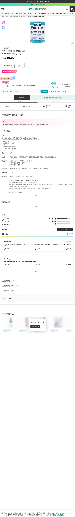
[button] (72, 9)
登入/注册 (34, 326)
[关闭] (72, 513)
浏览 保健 (6, 281)
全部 (3, 234)
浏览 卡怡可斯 (8, 291)
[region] (37, 513)
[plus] (10, 98)
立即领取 (44, 91)
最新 (7, 234)
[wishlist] (16, 53)
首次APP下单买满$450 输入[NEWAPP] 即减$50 (50, 13)
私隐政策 (60, 515)
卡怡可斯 (5, 48)
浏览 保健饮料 (8, 286)
